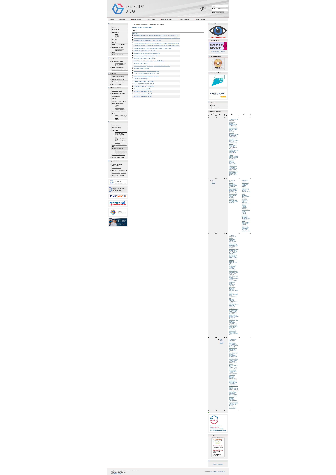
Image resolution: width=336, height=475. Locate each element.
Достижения (115, 27)
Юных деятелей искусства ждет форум (246, 195)
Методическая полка (117, 61)
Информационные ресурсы (121, 115)
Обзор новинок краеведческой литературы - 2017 (146, 73)
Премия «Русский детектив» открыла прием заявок (246, 209)
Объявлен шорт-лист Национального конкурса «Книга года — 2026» (233, 368)
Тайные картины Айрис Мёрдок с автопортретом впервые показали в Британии (233, 315)
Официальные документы (118, 44)
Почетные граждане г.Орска (121, 132)
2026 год (117, 34)
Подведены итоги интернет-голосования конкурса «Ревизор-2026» (233, 122)
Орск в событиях (116, 127)
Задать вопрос (184, 19)
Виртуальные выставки (118, 67)
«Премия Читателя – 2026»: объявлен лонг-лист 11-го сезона (246, 202)
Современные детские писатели (118, 176)
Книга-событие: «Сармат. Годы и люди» (144, 81)
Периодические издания (118, 93)
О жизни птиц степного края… (141, 78)
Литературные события (118, 79)
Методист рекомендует (120, 64)
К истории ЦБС (116, 29)
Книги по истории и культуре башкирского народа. (146, 71)
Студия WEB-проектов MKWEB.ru (217, 471)
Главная (111, 19)
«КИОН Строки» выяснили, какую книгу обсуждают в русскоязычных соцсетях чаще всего (246, 217)
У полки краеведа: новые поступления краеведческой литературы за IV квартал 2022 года (156, 43)
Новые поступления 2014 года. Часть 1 (144, 86)
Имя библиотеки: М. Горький (119, 111)
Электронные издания (119, 109)
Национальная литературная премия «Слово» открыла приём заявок (233, 128)
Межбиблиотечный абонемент (120, 70)
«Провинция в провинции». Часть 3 (143, 91)
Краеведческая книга (117, 148)
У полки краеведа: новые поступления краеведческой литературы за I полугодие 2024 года (157, 38)
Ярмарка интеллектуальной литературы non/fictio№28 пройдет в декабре (233, 152)
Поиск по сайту (216, 8)
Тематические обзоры (119, 150)
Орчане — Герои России (120, 140)
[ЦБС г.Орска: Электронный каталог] (218, 69)
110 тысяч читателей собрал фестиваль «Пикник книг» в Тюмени (233, 142)
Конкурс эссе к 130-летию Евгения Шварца (233, 146)
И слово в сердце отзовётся (233, 202)
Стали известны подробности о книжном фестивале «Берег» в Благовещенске (233, 197)
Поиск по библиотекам (218, 12)
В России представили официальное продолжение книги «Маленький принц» (233, 331)
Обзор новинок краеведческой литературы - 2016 (146, 76)
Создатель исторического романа (232, 237)
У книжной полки (116, 168)
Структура (115, 39)
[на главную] (128, 8)
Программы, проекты (117, 47)
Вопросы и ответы (167, 19)
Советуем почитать (117, 84)
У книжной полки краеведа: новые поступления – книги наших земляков (152, 66)
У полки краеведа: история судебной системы (145, 50)
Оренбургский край (117, 125)
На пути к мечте (213, 182)
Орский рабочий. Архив (118, 157)
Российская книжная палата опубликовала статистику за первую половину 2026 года (245, 188)
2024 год (117, 36)
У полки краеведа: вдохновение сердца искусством (147, 53)
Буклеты (116, 105)
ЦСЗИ (113, 113)
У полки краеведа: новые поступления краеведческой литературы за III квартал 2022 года (156, 45)
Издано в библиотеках (117, 103)
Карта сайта (151, 19)
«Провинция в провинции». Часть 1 (143, 96)
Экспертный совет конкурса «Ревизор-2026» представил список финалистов (233, 281)
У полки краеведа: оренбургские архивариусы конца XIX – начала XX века (152, 48)
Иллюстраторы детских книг (119, 173)
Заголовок (134, 33)
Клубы (113, 52)
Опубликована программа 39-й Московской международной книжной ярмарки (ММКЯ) (233, 384)
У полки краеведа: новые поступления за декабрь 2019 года (149, 61)
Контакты (123, 19)
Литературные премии (118, 76)
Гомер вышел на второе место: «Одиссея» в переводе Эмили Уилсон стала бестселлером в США (233, 172)
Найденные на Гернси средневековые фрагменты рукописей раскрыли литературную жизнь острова (233, 376)
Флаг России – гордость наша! (222, 341)
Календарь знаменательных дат (119, 145)
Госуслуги (117, 119)
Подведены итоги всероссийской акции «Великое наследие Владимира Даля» (233, 190)
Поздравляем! (232, 339)
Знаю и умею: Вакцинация (232, 240)
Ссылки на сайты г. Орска (118, 155)
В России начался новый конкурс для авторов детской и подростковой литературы (233, 391)
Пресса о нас (115, 32)
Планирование (118, 65)
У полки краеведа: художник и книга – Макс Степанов (147, 40)
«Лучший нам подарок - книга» (141, 68)
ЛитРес (114, 98)
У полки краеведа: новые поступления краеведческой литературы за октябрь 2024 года (156, 35)
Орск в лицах (115, 130)
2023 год (117, 37)
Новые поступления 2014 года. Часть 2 (144, 83)
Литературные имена (119, 134)
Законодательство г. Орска (119, 101)
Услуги (114, 42)
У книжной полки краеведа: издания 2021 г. (145, 58)
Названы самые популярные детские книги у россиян (233, 362)
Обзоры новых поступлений (121, 151)
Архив (213, 105)
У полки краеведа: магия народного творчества (146, 55)
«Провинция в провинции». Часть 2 (143, 93)
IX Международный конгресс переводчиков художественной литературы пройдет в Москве (233, 355)
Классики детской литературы (119, 170)
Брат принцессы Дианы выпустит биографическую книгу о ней (233, 325)
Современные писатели (118, 81)
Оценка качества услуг (117, 54)
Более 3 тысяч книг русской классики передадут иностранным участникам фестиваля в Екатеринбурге (245, 226)
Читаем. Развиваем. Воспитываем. (117, 165)
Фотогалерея (215, 107)
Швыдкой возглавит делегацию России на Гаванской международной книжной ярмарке (233, 135)
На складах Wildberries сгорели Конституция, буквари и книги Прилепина (233, 183)
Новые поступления (117, 91)
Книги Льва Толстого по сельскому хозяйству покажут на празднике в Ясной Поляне (233, 308)
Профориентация (118, 50)
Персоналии (117, 143)
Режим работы (136, 19)
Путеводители (116, 96)
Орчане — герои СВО (119, 141)
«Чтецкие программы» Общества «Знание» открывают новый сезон (233, 288)
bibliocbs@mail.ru (117, 473)
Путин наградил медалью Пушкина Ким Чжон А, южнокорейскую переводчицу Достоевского (233, 347)
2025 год (117, 35)
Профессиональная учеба (120, 63)
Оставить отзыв (200, 19)
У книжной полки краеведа (140, 63)
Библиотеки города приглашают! (245, 182)
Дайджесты (117, 106)
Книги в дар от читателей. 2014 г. (142, 88)
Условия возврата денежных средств (218, 52)
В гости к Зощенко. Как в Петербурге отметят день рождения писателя (233, 159)
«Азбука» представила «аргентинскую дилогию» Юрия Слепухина (233, 165)
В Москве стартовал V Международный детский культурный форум (233, 302)
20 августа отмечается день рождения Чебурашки (233, 320)
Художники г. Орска (119, 133)
